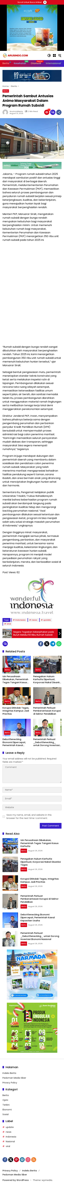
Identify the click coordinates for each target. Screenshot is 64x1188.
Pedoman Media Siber (14, 1077)
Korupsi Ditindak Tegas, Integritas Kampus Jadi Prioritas (15, 710)
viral (9, 623)
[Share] (59, 112)
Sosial (5, 1114)
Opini (5, 1100)
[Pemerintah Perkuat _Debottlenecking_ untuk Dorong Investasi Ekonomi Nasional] (47, 727)
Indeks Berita (9, 1073)
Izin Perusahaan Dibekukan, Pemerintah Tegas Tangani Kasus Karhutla (15, 679)
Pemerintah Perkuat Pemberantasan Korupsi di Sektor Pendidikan (47, 710)
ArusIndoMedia (16, 111)
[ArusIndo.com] (23, 55)
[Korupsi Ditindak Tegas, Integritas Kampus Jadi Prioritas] (16, 696)
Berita (5, 91)
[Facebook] (40, 643)
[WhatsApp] (59, 643)
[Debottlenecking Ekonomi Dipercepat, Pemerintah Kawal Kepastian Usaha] (16, 727)
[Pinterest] (16, 1159)
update (47, 619)
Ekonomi (7, 1109)
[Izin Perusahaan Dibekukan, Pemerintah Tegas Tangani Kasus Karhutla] (16, 664)
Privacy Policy (9, 1082)
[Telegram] (52, 643)
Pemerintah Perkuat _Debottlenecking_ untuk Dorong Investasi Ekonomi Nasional (46, 742)
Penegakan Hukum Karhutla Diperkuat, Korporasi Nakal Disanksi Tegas (47, 679)
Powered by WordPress (15, 1180)
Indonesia (20, 619)
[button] (49, 55)
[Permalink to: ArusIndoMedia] (6, 112)
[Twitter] (46, 643)
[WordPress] (22, 1159)
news (34, 619)
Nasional (10, 1141)
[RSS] (33, 1159)
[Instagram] (27, 1159)
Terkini (5, 1104)
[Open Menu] (54, 55)
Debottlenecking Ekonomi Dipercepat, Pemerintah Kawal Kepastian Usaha (14, 742)
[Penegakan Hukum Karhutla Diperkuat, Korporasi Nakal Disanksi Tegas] (47, 664)
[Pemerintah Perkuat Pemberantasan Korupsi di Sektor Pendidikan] (47, 696)
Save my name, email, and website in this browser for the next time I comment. (29, 816)
